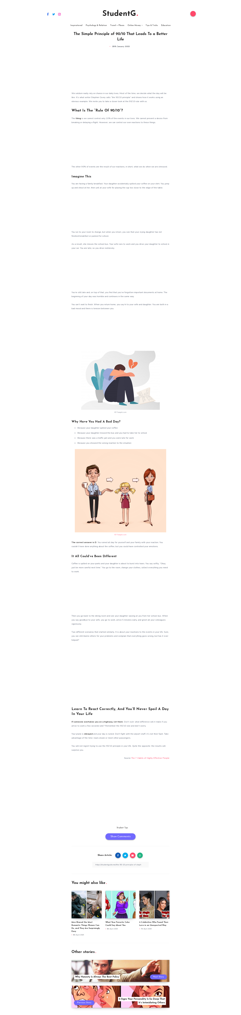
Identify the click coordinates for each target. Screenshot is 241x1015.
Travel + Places (117, 25)
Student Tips (122, 828)
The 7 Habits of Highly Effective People (150, 758)
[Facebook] (47, 14)
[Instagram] (59, 14)
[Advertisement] (120, 72)
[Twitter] (53, 14)
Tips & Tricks (152, 25)
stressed (163, 166)
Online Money (134, 25)
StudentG (119, 14)
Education (166, 25)
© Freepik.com (120, 412)
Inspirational (76, 25)
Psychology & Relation (96, 25)
